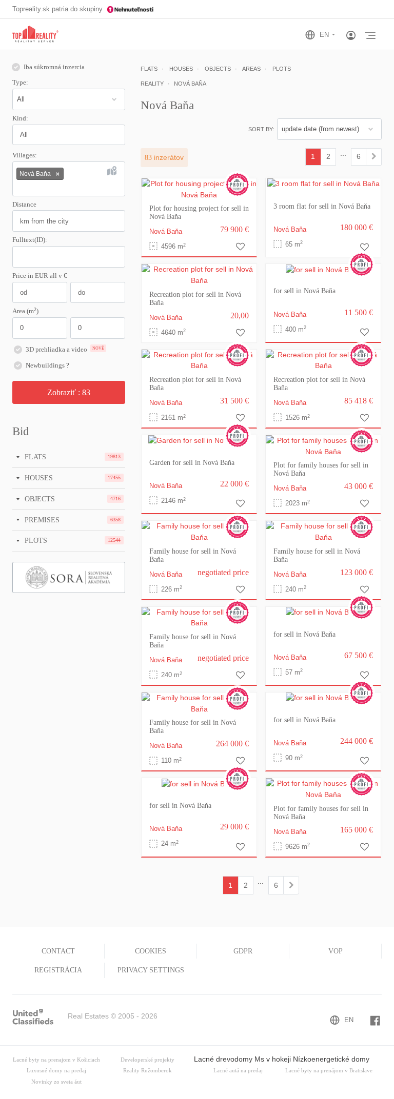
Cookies (150, 951)
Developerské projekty (147, 1060)
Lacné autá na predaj (238, 1070)
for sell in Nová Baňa (304, 291)
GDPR (242, 951)
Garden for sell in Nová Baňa (191, 462)
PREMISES (41, 520)
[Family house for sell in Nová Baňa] (199, 531)
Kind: (20, 118)
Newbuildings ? (47, 365)
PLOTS (35, 540)
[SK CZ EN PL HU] (324, 35)
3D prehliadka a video (65, 349)
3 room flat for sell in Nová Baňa (321, 206)
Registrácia (58, 970)
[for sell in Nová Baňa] (323, 269)
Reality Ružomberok (147, 1070)
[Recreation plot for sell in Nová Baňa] (199, 275)
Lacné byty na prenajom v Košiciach (56, 1060)
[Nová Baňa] (374, 157)
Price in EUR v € (39, 275)
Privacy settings (150, 970)
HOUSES (38, 478)
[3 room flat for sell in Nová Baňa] (323, 183)
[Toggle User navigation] (351, 36)
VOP (335, 951)
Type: (20, 82)
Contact (58, 951)
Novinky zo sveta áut (56, 1082)
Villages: (24, 155)
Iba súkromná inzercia (54, 67)
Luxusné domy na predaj (56, 1070)
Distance (24, 204)
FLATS (34, 457)
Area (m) (25, 311)
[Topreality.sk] (35, 34)
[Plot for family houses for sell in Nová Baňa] (323, 445)
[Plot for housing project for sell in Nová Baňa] (199, 189)
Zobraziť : (68, 392)
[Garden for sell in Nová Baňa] (199, 440)
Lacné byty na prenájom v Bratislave (328, 1070)
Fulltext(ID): (29, 239)
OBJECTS (39, 499)
